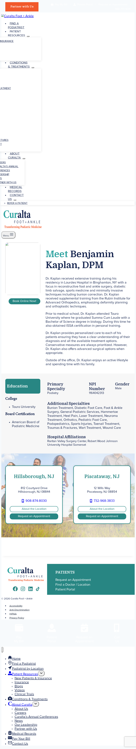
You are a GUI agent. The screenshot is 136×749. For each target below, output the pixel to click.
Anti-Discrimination (19, 610)
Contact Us (20, 743)
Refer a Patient (17, 203)
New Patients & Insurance (33, 678)
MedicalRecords (15, 189)
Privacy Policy (16, 618)
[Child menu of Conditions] (33, 67)
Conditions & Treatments (30, 699)
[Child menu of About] (24, 158)
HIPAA (13, 614)
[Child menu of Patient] (28, 36)
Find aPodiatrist (16, 25)
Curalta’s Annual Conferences (36, 716)
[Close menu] (2, 649)
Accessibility (15, 606)
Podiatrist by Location (28, 668)
